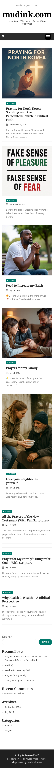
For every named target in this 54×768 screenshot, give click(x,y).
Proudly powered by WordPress (22, 758)
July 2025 (9, 712)
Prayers (8, 730)
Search (7, 636)
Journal (8, 725)
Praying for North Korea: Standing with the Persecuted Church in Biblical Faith (27, 114)
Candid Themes (34, 762)
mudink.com (27, 14)
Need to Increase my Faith (24, 285)
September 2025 (13, 707)
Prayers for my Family (21, 368)
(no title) (9, 665)
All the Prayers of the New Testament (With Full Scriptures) (25, 518)
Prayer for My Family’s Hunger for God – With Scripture (26, 561)
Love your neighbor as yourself (20, 680)
